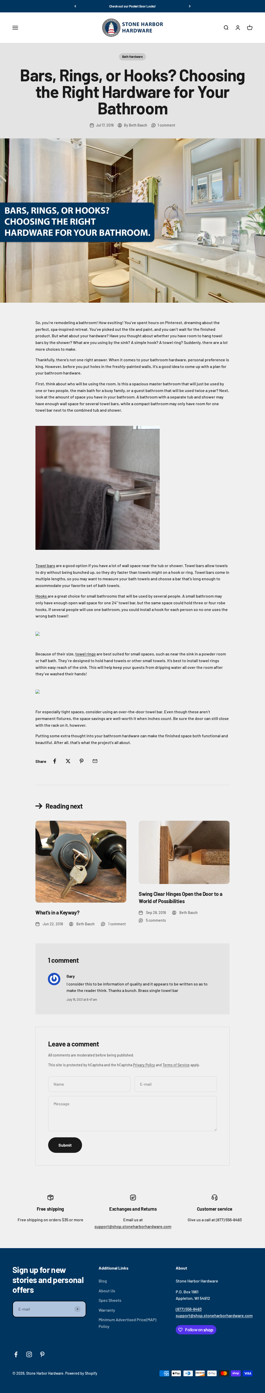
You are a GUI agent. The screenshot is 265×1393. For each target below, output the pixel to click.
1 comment (166, 125)
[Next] (190, 6)
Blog (103, 1280)
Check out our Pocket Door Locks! (132, 6)
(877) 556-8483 (189, 1308)
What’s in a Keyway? (57, 912)
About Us (107, 1290)
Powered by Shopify (81, 1373)
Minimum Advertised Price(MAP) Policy (127, 1323)
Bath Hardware (132, 56)
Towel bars (45, 565)
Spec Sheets (110, 1300)
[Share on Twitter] (68, 761)
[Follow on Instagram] (29, 1354)
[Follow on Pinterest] (42, 1354)
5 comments (156, 920)
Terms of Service (176, 1065)
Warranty (107, 1310)
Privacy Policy (144, 1065)
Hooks (41, 595)
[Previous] (75, 6)
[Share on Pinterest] (81, 761)
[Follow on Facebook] (15, 1354)
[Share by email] (95, 761)
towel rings (85, 653)
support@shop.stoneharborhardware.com (132, 1226)
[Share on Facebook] (54, 761)
